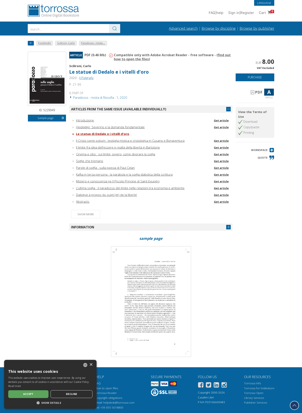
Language (264, 3)
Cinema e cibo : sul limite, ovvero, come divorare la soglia (115, 154)
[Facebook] (200, 385)
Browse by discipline (219, 28)
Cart (266, 12)
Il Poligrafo (86, 78)
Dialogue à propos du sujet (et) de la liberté (106, 195)
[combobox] (74, 28)
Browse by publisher (257, 28)
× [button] (90, 364)
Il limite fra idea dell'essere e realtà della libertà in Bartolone (118, 147)
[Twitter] (208, 385)
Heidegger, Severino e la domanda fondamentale (110, 127)
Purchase (255, 77)
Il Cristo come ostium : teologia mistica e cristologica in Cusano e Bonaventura (130, 140)
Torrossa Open (253, 393)
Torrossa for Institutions (259, 388)
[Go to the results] (114, 28)
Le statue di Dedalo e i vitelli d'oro (102, 134)
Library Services (254, 398)
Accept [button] (28, 394)
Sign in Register (241, 13)
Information (82, 227)
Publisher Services (255, 402)
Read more (14, 386)
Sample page (46, 118)
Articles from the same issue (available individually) (118, 109)
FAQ (98, 383)
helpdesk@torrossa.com (118, 402)
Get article (221, 120)
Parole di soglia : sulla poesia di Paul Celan (105, 168)
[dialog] (50, 384)
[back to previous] (31, 43)
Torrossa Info (252, 383)
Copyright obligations (108, 398)
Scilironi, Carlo (80, 66)
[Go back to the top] (294, 405)
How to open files (106, 388)
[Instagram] (224, 385)
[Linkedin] (216, 385)
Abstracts (82, 201)
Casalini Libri (206, 397)
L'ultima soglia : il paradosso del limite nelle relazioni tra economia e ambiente (130, 188)
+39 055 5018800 (111, 407)
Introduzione (85, 120)
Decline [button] (71, 394)
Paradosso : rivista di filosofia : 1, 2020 (99, 97)
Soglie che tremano (89, 161)
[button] (262, 150)
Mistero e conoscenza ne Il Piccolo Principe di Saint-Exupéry (118, 181)
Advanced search (183, 28)
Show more (85, 214)
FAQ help (216, 13)
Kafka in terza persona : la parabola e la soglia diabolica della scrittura (124, 174)
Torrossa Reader (106, 393)
